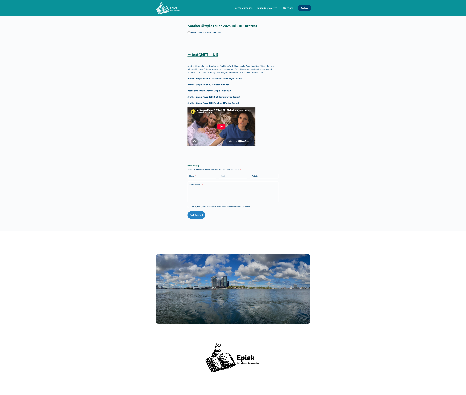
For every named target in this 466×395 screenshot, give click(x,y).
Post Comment (196, 215)
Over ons (288, 7)
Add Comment (196, 184)
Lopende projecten (267, 7)
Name (192, 176)
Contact (304, 8)
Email (223, 176)
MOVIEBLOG (217, 32)
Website (255, 176)
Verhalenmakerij (244, 7)
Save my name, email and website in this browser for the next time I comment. (220, 207)
